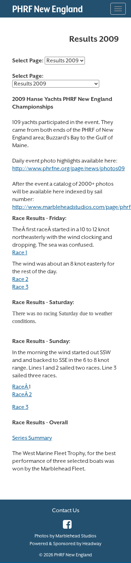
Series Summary (32, 438)
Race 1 (19, 252)
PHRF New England (47, 8)
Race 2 (20, 279)
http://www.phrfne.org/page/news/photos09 (68, 168)
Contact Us (65, 510)
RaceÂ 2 (22, 394)
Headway (91, 543)
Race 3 (20, 287)
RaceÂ (20, 387)
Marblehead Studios (76, 535)
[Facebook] (65, 526)
